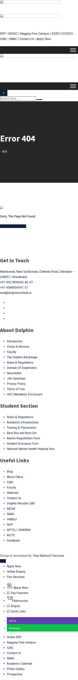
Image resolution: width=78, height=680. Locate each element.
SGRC (55, 33)
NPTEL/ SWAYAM (18, 530)
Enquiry (15, 606)
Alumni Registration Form (23, 438)
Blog (10, 471)
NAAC (13, 39)
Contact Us (27, 39)
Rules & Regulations (20, 362)
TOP (3, 561)
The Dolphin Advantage (22, 357)
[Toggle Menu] (73, 50)
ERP (3, 33)
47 (31, 282)
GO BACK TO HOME (13, 226)
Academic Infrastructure (22, 422)
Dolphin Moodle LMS (21, 503)
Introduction (15, 341)
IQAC (3, 39)
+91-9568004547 (11, 287)
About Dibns (15, 477)
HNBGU (12, 519)
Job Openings (16, 378)
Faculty (11, 352)
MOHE (11, 509)
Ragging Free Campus (34, 33)
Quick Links (18, 611)
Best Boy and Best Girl (22, 433)
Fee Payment (19, 593)
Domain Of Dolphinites (22, 368)
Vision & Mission (18, 346)
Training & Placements (21, 427)
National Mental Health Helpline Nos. (31, 449)
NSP (10, 524)
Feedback (13, 540)
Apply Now (43, 39)
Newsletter (14, 373)
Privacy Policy (16, 384)
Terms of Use (16, 389)
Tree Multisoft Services (48, 555)
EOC (69, 33)
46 (26, 282)
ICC (63, 33)
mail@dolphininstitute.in (15, 293)
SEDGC (13, 33)
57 (26, 287)
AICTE (11, 535)
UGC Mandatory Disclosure (24, 394)
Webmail (12, 493)
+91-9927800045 (11, 282)
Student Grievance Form (22, 443)
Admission (20, 601)
